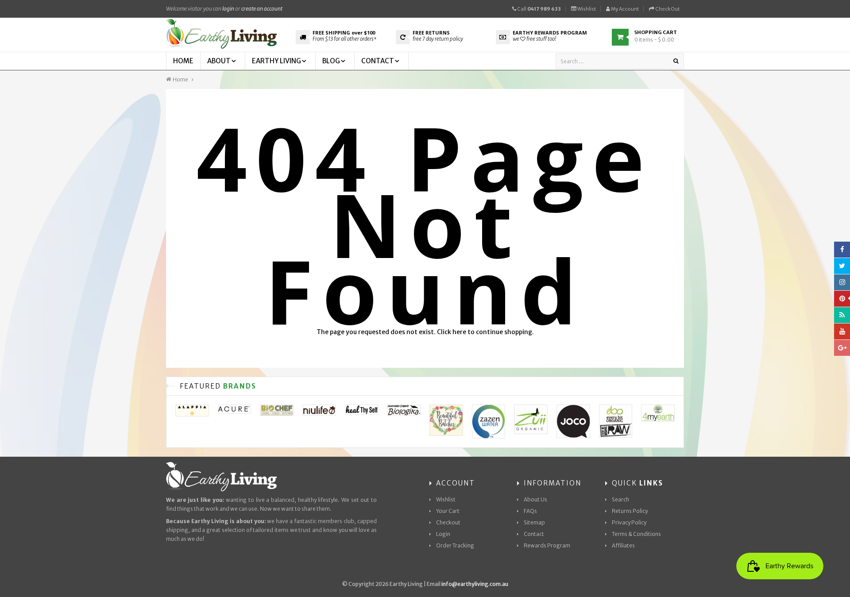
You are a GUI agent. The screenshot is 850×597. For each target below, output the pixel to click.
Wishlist (586, 9)
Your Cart (448, 511)
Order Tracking (455, 545)
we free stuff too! (534, 39)
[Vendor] (192, 410)
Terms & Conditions (636, 534)
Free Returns (431, 32)
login (228, 8)
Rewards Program (547, 545)
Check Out (667, 9)
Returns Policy (630, 511)
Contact (534, 534)
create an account (261, 8)
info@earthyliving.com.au (474, 584)
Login (443, 534)
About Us (535, 499)
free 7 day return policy (438, 39)
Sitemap (534, 522)
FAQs (530, 511)
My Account (624, 9)
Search (620, 499)
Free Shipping (344, 32)
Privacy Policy (629, 522)
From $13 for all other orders (344, 39)
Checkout (448, 522)
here (459, 332)
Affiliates (623, 545)
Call (538, 9)
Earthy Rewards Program (550, 32)
